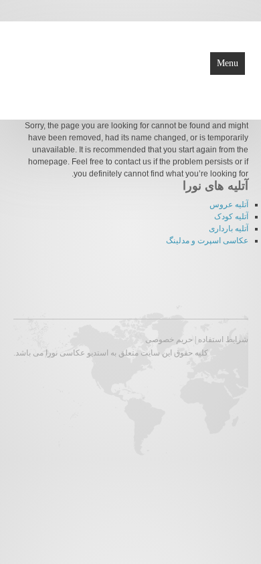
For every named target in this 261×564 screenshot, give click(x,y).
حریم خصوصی (169, 339)
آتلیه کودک (231, 216)
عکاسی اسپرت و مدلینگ (207, 240)
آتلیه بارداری (228, 228)
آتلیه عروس (228, 204)
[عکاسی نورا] (68, 69)
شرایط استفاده (223, 339)
